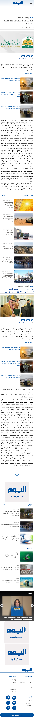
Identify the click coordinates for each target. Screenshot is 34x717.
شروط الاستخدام (29, 705)
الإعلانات (14, 687)
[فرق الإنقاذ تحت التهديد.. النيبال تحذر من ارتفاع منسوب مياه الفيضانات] (26, 569)
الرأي (24, 685)
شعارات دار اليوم (13, 689)
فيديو (31, 687)
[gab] (14, 698)
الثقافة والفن (22, 682)
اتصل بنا (14, 685)
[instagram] (8, 703)
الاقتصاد (23, 680)
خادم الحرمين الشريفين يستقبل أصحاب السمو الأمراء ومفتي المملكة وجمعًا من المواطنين (18, 290)
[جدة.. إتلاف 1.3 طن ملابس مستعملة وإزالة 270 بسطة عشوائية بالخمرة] (23, 248)
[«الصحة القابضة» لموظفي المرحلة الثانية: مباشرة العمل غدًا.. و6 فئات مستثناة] (26, 539)
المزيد (3, 195)
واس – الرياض (30, 58)
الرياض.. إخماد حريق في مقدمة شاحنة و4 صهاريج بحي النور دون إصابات (10, 94)
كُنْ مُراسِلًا (14, 680)
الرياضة (30, 685)
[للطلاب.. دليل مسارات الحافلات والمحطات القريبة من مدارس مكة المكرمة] (23, 233)
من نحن (30, 701)
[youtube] (14, 703)
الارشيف (14, 682)
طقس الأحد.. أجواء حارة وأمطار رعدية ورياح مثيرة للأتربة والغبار (10, 79)
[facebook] (29, 56)
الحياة (31, 682)
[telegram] (27, 56)
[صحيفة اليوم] (18, 3)
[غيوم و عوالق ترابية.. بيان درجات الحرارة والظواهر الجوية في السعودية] (23, 205)
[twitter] (32, 56)
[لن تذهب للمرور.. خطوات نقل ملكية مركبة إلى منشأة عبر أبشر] (26, 556)
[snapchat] (8, 697)
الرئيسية (31, 18)
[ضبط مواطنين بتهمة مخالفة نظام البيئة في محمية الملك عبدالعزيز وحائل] (23, 219)
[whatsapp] (24, 56)
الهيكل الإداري (29, 703)
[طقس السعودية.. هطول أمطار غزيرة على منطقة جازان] (23, 262)
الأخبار (26, 18)
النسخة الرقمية (16, 715)
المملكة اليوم (20, 18)
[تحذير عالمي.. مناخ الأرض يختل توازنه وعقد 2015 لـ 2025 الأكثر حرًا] (26, 582)
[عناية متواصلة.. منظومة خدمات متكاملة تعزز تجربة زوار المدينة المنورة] (23, 276)
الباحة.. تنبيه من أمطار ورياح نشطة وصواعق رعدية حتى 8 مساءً (10, 107)
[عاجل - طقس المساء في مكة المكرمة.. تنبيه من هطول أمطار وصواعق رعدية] (26, 513)
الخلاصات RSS (13, 692)
